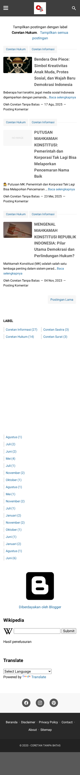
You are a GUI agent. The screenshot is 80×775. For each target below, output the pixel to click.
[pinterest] (54, 703)
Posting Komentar (15, 109)
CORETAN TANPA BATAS (45, 745)
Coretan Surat (55, 336)
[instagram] (40, 703)
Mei (10, 458)
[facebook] (26, 703)
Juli (10, 444)
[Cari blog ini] (74, 8)
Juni (11, 451)
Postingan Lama (61, 299)
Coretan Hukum (16, 49)
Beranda (12, 722)
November (15, 473)
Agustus (14, 437)
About (32, 729)
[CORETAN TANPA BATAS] (40, 8)
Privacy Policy (48, 722)
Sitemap (46, 729)
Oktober (14, 480)
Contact (67, 722)
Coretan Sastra (56, 329)
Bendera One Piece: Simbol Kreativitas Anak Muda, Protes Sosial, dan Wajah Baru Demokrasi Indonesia (54, 72)
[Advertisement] (40, 388)
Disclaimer (28, 722)
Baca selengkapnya (62, 97)
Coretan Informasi (43, 49)
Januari (13, 515)
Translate (38, 677)
